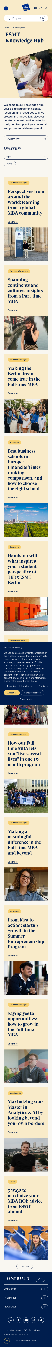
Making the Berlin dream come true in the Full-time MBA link (26, 393)
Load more (24, 1266)
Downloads (24, 1334)
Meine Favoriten (40, 8)
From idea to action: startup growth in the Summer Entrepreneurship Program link (26, 950)
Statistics (43, 686)
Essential (11, 686)
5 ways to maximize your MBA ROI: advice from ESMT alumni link (26, 1218)
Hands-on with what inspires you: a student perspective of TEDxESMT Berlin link (26, 586)
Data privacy (34, 1330)
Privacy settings (10, 1334)
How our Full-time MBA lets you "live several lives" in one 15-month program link (26, 770)
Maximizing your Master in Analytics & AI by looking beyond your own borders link (26, 1129)
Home (7, 28)
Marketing (27, 686)
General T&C (21, 1330)
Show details (26, 699)
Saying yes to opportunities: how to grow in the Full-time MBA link (26, 1041)
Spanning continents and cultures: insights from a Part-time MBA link (26, 307)
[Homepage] (26, 8)
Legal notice (9, 1330)
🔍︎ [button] (46, 7)
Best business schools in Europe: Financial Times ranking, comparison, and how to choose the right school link (26, 486)
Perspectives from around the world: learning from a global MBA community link (26, 219)
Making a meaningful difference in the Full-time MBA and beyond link (26, 859)
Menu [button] (6, 8)
